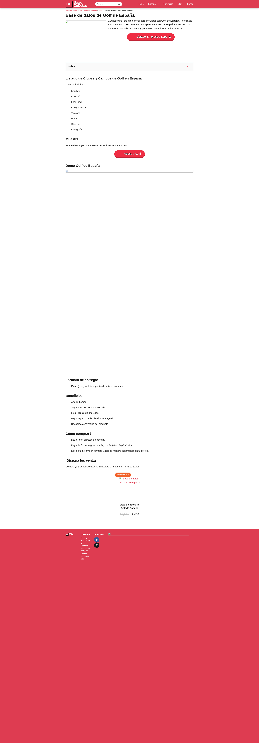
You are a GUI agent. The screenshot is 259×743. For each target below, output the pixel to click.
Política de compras (85, 549)
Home (141, 4)
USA (180, 4)
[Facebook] (96, 539)
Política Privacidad (85, 539)
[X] (96, 545)
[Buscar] (119, 4)
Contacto (84, 554)
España (152, 4)
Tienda (190, 4)
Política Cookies (84, 544)
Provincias (168, 4)
